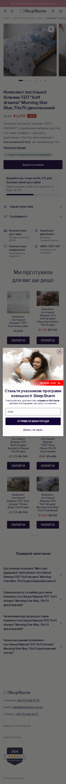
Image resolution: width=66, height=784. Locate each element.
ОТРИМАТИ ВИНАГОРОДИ (33, 421)
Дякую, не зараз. (33, 429)
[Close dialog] (59, 351)
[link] (33, 367)
